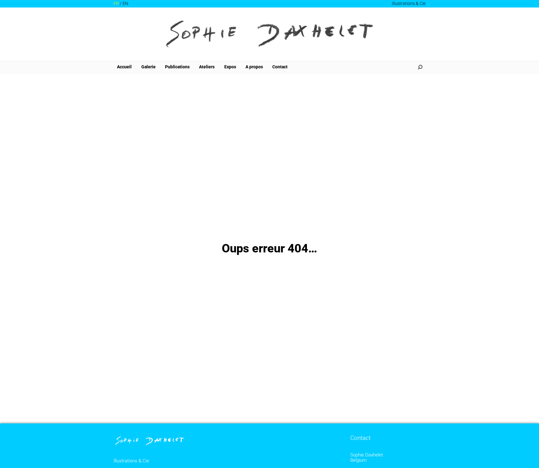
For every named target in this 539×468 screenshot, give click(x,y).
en (125, 3)
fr (116, 3)
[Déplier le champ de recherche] (420, 67)
